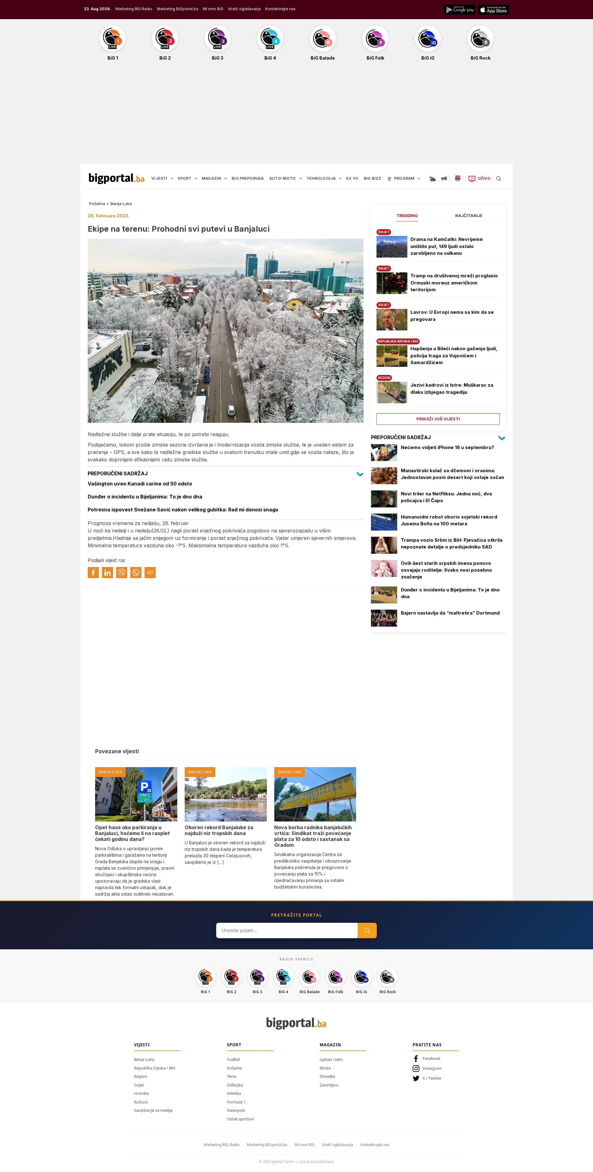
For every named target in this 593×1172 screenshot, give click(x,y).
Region (140, 1076)
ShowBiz (327, 1076)
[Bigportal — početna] (117, 178)
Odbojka (235, 1085)
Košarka (234, 1068)
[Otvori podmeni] (172, 178)
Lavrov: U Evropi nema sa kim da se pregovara (452, 315)
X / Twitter (432, 1078)
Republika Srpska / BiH (154, 1068)
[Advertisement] (296, 115)
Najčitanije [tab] (468, 215)
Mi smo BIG (305, 1144)
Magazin (330, 1045)
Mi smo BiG (213, 8)
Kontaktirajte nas (280, 8)
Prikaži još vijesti (438, 418)
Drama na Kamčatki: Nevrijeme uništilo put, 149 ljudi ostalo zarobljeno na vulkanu (446, 246)
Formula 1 (236, 1102)
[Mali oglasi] (444, 178)
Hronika (141, 1093)
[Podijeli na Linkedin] (107, 572)
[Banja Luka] (457, 178)
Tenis (231, 1076)
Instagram (432, 1068)
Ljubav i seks (331, 1059)
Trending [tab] (407, 215)
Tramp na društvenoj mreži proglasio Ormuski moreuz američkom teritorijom (454, 282)
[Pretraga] (498, 178)
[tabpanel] (438, 325)
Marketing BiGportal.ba (177, 8)
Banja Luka (121, 203)
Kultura (141, 1102)
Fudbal (233, 1059)
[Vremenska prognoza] (432, 178)
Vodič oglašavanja (244, 8)
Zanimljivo (329, 1085)
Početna (97, 203)
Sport (234, 1045)
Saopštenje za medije (153, 1110)
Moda (325, 1068)
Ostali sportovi (240, 1119)
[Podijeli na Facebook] (93, 572)
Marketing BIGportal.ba (267, 1144)
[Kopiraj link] (150, 572)
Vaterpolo (236, 1110)
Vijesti (142, 1045)
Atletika (234, 1093)
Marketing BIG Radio (134, 8)
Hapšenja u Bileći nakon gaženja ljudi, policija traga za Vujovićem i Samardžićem (454, 355)
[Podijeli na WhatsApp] (135, 572)
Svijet (139, 1085)
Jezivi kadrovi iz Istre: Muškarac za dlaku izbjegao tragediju (451, 388)
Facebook (431, 1058)
